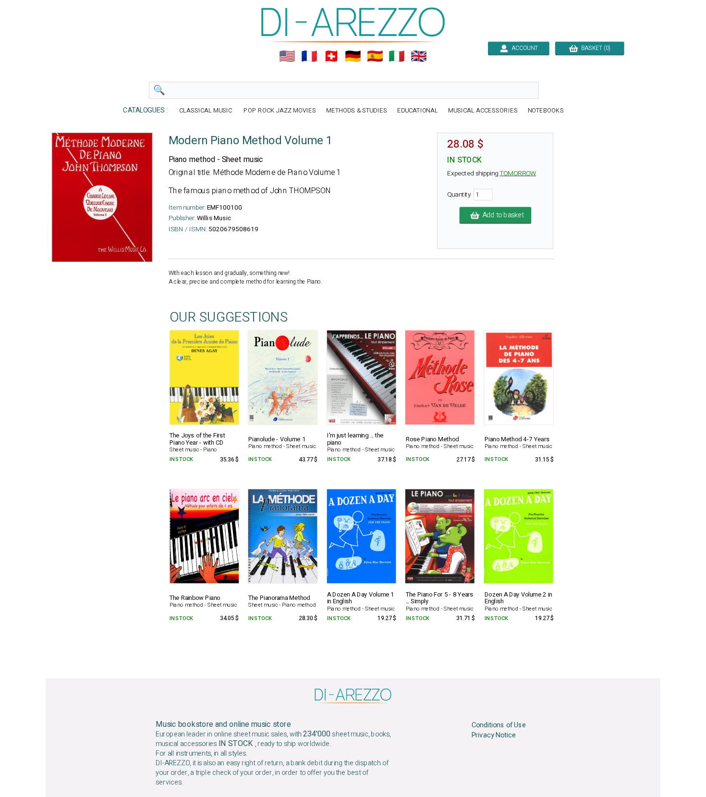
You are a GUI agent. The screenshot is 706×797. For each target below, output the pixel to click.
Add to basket (501, 215)
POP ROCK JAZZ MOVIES (279, 110)
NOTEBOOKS (546, 110)
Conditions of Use (499, 725)
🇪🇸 (375, 56)
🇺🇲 (287, 56)
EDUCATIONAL (417, 110)
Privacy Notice (494, 735)
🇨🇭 (331, 56)
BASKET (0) (594, 48)
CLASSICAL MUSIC (206, 110)
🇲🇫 (309, 56)
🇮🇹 (397, 56)
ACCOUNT (523, 48)
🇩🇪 (353, 56)
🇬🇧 (419, 56)
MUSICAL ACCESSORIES (483, 110)
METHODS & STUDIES (356, 110)
